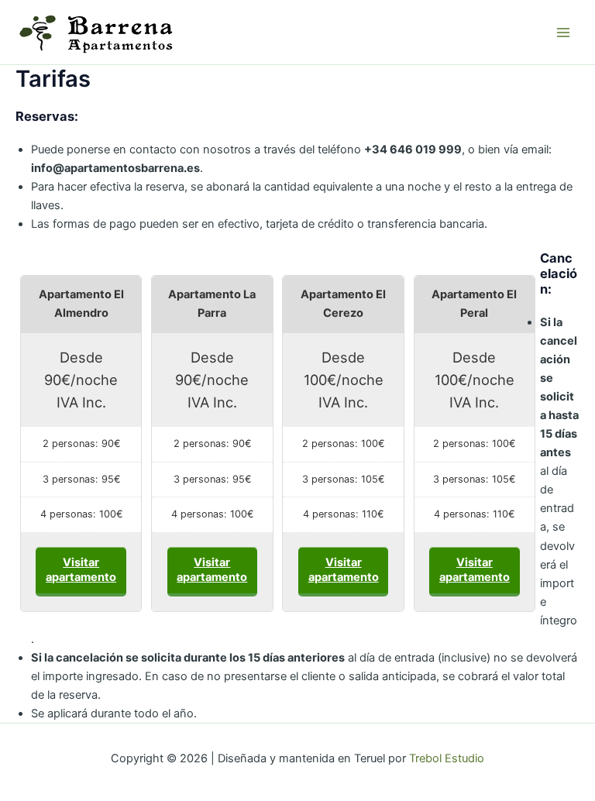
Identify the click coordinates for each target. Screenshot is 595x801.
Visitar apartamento (81, 569)
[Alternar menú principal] (563, 32)
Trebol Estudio (446, 758)
